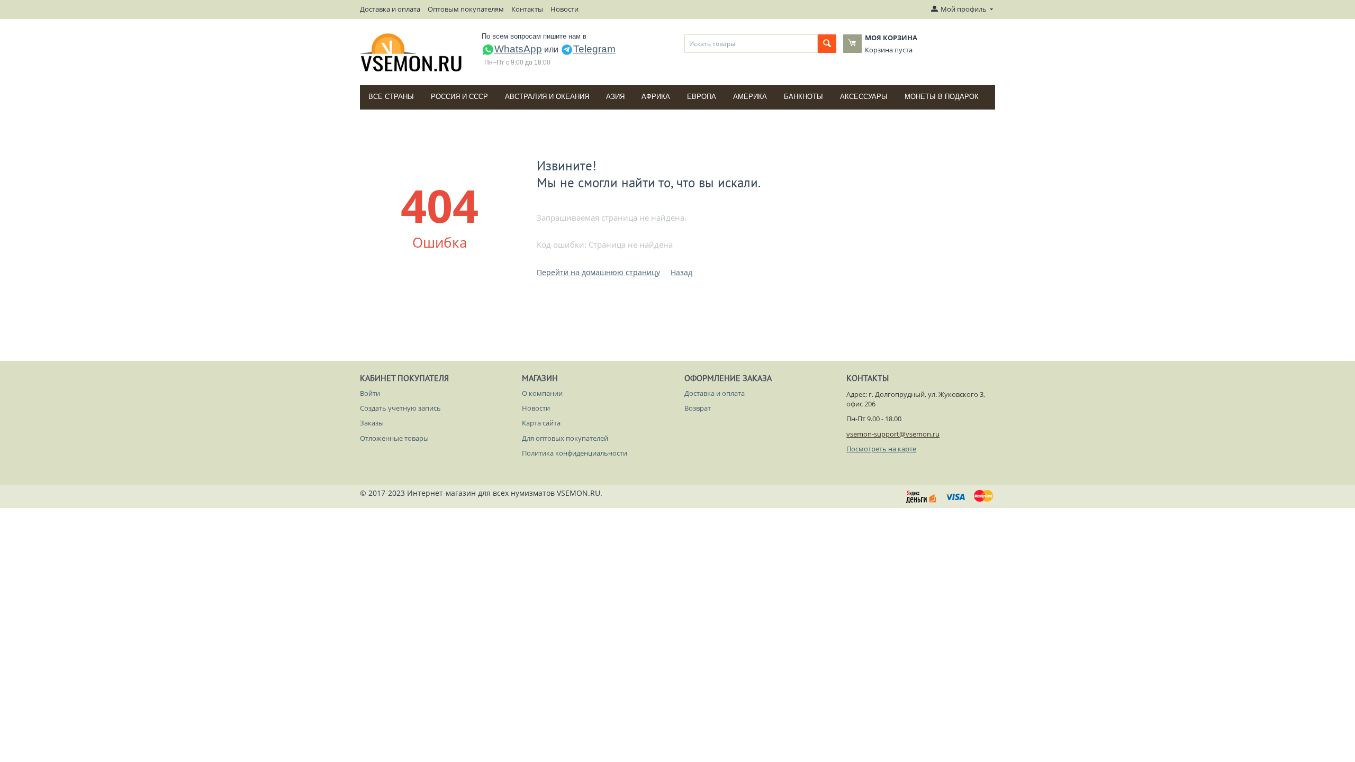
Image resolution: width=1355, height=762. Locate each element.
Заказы (372, 423)
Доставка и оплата (390, 9)
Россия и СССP (459, 97)
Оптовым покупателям (466, 9)
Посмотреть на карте (881, 448)
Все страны (391, 97)
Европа (701, 97)
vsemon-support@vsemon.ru (893, 434)
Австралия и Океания (547, 97)
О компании (542, 393)
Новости (564, 9)
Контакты (527, 9)
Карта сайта (541, 423)
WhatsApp (518, 49)
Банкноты (803, 97)
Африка (656, 97)
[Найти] (827, 43)
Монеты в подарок (942, 97)
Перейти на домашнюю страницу (598, 272)
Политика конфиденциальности (574, 453)
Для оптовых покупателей (565, 438)
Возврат (697, 408)
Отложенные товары (394, 438)
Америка (750, 97)
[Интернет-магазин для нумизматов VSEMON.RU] (411, 52)
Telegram (594, 49)
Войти (370, 393)
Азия (615, 97)
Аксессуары (864, 97)
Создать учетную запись (400, 408)
